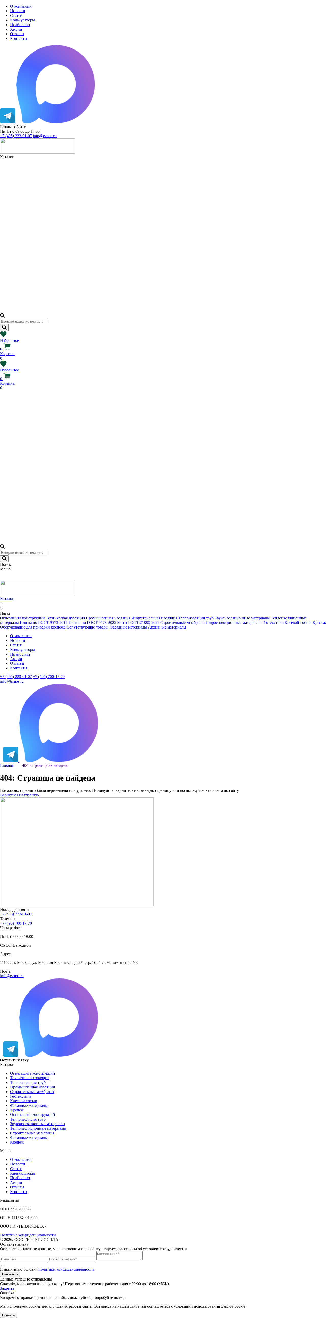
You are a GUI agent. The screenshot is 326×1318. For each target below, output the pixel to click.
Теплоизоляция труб (196, 618)
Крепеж (319, 622)
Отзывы (17, 34)
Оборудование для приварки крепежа (32, 627)
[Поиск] (4, 327)
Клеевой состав (297, 622)
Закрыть (7, 1288)
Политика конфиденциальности (28, 1235)
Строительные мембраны (182, 622)
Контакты (18, 38)
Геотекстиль (272, 622)
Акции (16, 29)
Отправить (10, 1274)
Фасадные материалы (128, 627)
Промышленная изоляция (108, 618)
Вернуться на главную (19, 795)
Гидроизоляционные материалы (233, 622)
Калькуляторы (22, 20)
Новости (17, 11)
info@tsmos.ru (45, 136)
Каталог (7, 598)
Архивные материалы (167, 627)
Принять (8, 1315)
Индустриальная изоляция (154, 618)
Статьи (16, 15)
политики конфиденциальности (66, 1269)
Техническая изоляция (65, 618)
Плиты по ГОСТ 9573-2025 (92, 622)
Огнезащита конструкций (22, 618)
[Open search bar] (2, 316)
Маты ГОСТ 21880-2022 (138, 622)
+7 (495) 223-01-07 (16, 136)
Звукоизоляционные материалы (242, 618)
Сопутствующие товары (87, 627)
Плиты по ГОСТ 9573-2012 (43, 622)
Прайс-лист (20, 24)
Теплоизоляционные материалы (38, 1128)
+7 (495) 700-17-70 (49, 676)
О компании (21, 6)
